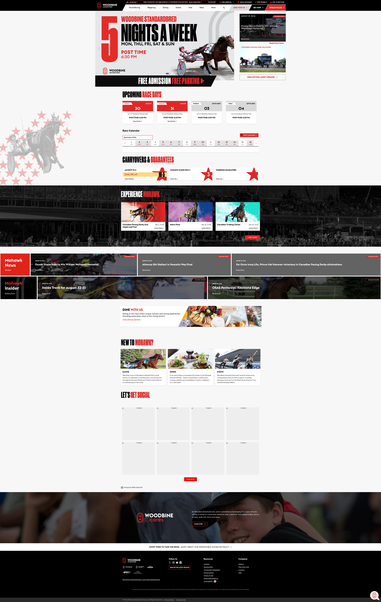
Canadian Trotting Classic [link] (228, 225)
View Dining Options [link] (131, 320)
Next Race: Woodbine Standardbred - (185, 2)
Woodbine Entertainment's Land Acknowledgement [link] (141, 579)
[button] (213, 7)
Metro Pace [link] (175, 225)
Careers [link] (207, 564)
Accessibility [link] (208, 581)
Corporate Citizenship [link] (212, 570)
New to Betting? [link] (278, 2)
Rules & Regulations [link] (211, 578)
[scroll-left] (124, 143)
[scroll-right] (256, 143)
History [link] (241, 564)
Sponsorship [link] (208, 567)
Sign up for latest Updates (179, 567)
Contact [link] (241, 570)
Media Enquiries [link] (246, 2)
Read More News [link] (276, 43)
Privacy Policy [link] (209, 573)
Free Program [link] (262, 2)
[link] (107, 5)
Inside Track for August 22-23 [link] (64, 287)
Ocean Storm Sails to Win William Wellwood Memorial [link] (67, 264)
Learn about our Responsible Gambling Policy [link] (190, 547)
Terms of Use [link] (208, 575)
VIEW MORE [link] (252, 237)
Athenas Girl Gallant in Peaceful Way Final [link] (167, 264)
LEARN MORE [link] (198, 524)
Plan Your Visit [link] (244, 567)
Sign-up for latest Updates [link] (261, 77)
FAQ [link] (240, 573)
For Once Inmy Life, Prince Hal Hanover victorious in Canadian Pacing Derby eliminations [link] (289, 264)
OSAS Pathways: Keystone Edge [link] (235, 287)
